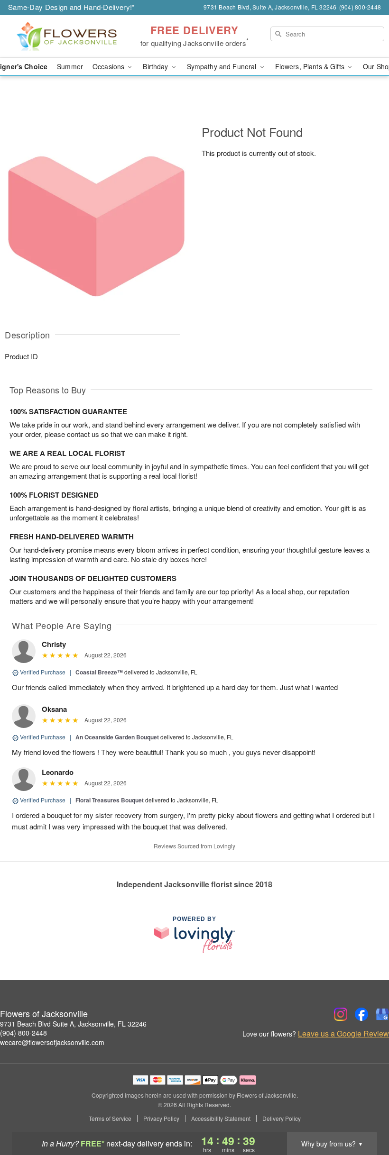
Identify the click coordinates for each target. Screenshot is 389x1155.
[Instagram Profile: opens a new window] (340, 1014)
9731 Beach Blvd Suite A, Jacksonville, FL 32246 (73, 1023)
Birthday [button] (156, 66)
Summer (70, 66)
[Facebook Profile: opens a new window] (361, 1014)
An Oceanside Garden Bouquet (117, 737)
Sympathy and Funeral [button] (223, 66)
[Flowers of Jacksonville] (66, 36)
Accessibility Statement (220, 1118)
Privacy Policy (161, 1118)
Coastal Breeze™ (99, 672)
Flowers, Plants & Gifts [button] (310, 66)
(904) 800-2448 (23, 1032)
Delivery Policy (281, 1118)
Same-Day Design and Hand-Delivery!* (71, 7)
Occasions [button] (109, 66)
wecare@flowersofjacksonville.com (52, 1042)
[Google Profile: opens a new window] (382, 1014)
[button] (364, 1115)
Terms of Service (110, 1118)
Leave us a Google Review (343, 1033)
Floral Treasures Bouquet (109, 800)
